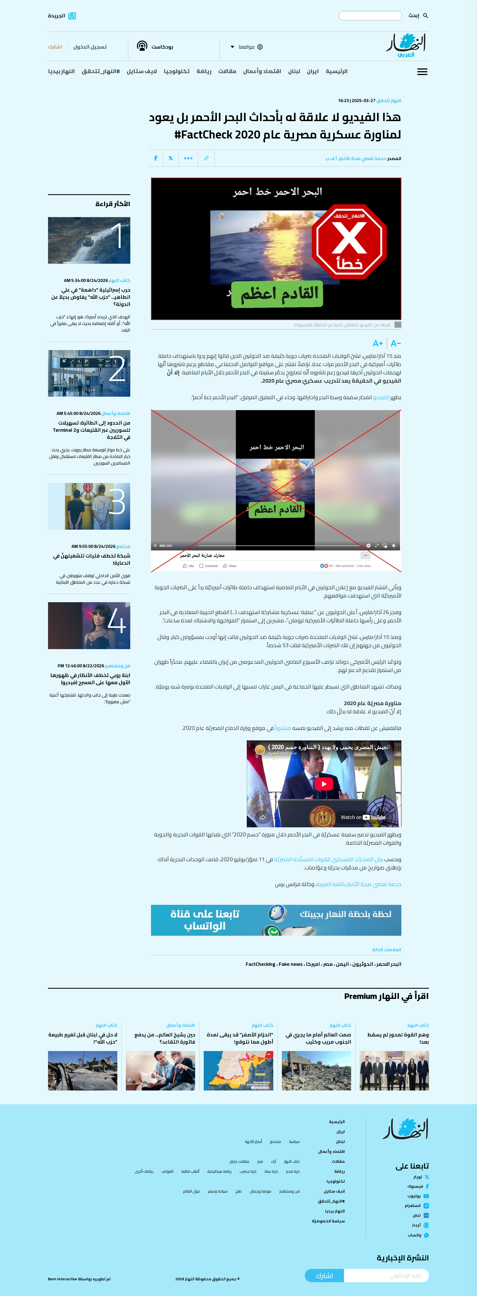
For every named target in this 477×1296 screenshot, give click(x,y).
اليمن (342, 964)
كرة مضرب (248, 1171)
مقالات (227, 71)
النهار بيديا (61, 71)
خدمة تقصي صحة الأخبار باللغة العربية (359, 884)
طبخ (238, 1191)
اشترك (55, 46)
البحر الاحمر (389, 964)
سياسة (294, 1141)
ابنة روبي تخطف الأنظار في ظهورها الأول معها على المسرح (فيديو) (90, 679)
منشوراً (283, 728)
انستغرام (413, 1206)
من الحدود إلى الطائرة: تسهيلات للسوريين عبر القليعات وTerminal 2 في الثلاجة (91, 430)
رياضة (204, 71)
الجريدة (56, 15)
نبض (417, 1215)
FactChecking (260, 964)
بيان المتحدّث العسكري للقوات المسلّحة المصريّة (328, 859)
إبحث (414, 15)
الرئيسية (337, 71)
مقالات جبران (239, 1161)
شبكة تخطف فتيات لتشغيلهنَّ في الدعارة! (91, 559)
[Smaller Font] (394, 343)
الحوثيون (362, 964)
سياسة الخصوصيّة (328, 1221)
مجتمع (122, 546)
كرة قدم (293, 1171)
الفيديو (381, 397)
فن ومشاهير (117, 666)
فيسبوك (415, 1186)
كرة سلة (271, 1171)
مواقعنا (247, 46)
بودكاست (162, 46)
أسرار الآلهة (253, 1141)
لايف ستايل (142, 71)
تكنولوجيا (177, 71)
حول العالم (191, 1191)
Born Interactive (62, 1278)
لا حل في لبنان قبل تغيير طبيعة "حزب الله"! (82, 1038)
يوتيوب (414, 1196)
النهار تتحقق (388, 100)
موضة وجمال (260, 1191)
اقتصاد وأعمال (262, 71)
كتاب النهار (119, 280)
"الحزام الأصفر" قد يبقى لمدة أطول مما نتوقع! (240, 1038)
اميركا (313, 964)
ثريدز (416, 1225)
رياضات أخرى (144, 1171)
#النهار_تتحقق (101, 71)
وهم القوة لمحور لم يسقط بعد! (398, 1038)
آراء (273, 1161)
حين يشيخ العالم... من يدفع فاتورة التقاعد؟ (164, 1038)
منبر (260, 1161)
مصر (328, 964)
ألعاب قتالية (190, 1171)
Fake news (291, 964)
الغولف (167, 1171)
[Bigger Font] (377, 343)
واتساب (414, 1235)
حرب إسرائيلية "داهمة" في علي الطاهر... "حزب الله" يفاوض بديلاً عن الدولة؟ (90, 297)
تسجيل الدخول (90, 46)
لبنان (294, 71)
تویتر (418, 1177)
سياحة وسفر (217, 1191)
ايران (313, 71)
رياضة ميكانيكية (219, 1171)
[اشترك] (276, 920)
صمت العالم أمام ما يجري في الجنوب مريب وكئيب (318, 1038)
